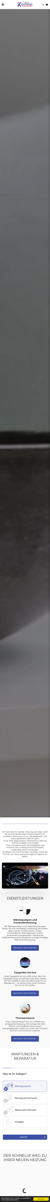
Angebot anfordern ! (25, 948)
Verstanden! (41, 1199)
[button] (3, 4)
